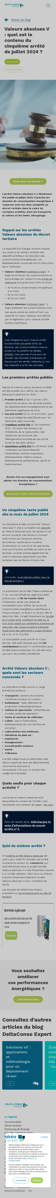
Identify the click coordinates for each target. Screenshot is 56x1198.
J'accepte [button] (37, 1180)
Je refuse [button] (44, 1137)
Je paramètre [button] (20, 1180)
